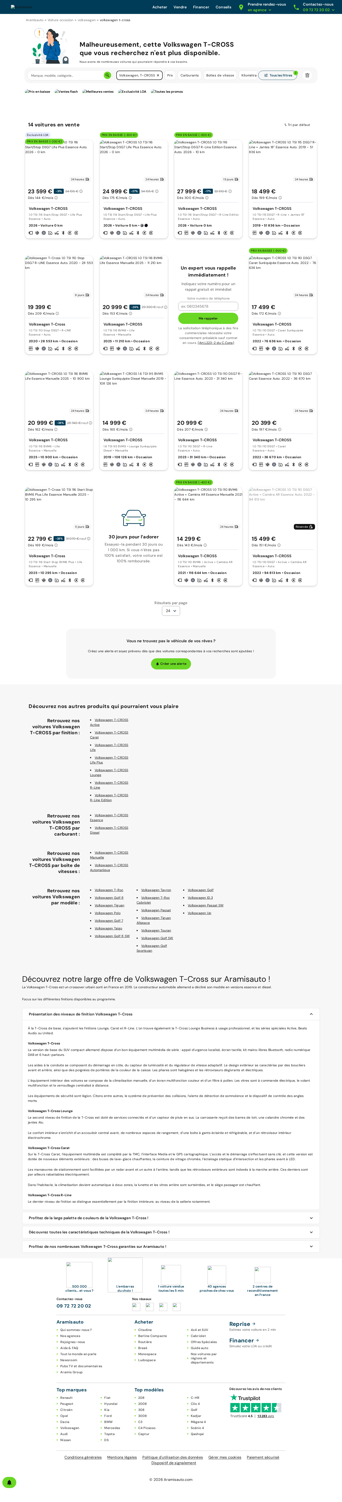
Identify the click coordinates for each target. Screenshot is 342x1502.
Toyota (109, 1434)
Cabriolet (198, 1336)
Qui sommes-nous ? (76, 1330)
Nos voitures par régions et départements (204, 1358)
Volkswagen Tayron (156, 890)
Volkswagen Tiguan (109, 905)
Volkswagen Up (199, 913)
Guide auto (199, 1348)
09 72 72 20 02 (74, 1306)
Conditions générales (83, 1457)
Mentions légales (122, 1457)
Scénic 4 (197, 1428)
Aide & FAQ (69, 1348)
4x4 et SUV (199, 1330)
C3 (140, 1422)
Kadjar (196, 1416)
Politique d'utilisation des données (172, 1457)
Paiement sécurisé (263, 1457)
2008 (142, 1404)
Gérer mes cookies (224, 1457)
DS (106, 1440)
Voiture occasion (61, 20)
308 (141, 1410)
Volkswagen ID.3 (200, 898)
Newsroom (68, 1360)
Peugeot (66, 1404)
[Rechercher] (107, 75)
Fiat (107, 1398)
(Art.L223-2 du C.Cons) (216, 343)
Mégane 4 (198, 1422)
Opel (64, 1416)
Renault (66, 1398)
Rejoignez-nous (72, 1342)
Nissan (65, 1440)
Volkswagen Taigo (108, 928)
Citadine (145, 1330)
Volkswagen (69, 1428)
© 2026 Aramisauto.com (170, 1479)
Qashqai (197, 1434)
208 (141, 1398)
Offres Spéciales (204, 1342)
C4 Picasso (147, 1428)
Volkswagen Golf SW (157, 938)
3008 (142, 1416)
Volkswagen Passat (156, 910)
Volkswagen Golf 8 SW (112, 936)
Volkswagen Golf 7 (109, 921)
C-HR (195, 1398)
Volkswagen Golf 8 (109, 898)
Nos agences (70, 1336)
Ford (108, 1416)
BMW (108, 1422)
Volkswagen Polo (108, 913)
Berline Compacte (152, 1336)
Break (143, 1348)
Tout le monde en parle (78, 1354)
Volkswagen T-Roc (109, 890)
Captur (144, 1434)
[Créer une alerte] (9, 1482)
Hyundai (110, 1404)
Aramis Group (71, 1372)
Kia (106, 1410)
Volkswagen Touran (156, 930)
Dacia (64, 1422)
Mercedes (112, 1428)
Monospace (147, 1354)
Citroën (66, 1410)
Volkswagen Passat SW (206, 905)
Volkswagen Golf (201, 890)
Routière (145, 1342)
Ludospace (147, 1360)
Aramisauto (35, 20)
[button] (158, 75)
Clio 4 (195, 1404)
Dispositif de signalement (173, 1462)
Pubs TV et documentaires (81, 1366)
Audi (64, 1434)
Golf (194, 1410)
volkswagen (87, 20)
